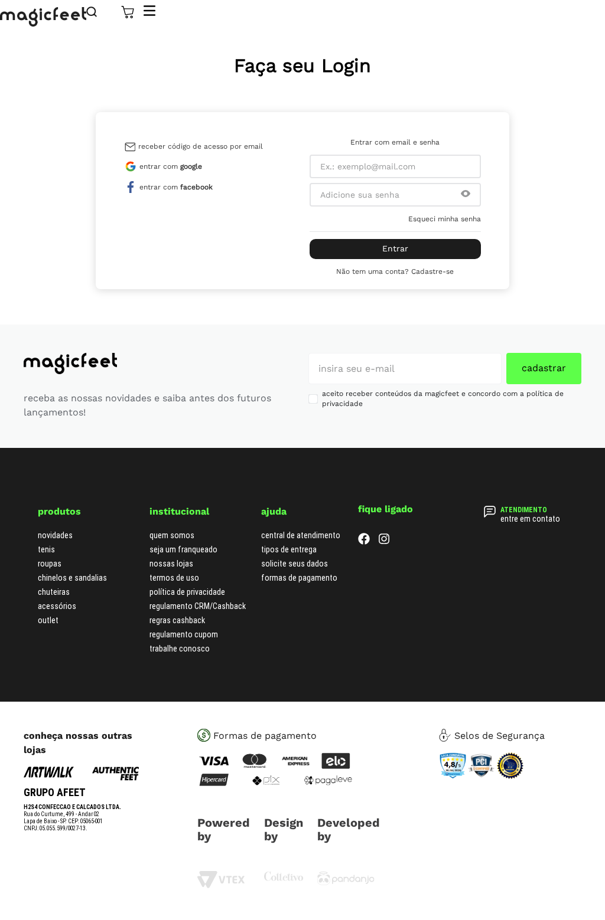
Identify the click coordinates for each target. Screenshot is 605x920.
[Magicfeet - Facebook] (364, 541)
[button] (465, 195)
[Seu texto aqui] (346, 882)
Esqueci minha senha (444, 219)
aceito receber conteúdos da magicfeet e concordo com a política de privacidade (443, 398)
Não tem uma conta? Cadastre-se (395, 271)
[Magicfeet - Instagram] (384, 541)
